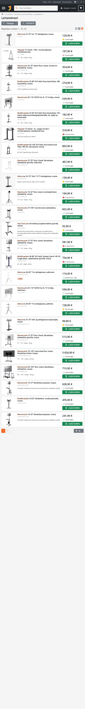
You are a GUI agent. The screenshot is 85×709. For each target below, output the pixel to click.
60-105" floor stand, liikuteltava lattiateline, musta (35, 368)
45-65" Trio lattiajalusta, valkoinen (35, 272)
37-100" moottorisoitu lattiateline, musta (36, 209)
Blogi (45, 2)
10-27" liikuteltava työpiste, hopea (36, 383)
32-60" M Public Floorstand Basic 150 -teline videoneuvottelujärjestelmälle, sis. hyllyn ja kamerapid (39, 115)
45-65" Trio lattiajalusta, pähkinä (35, 304)
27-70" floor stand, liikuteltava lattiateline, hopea (35, 241)
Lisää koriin (72, 43)
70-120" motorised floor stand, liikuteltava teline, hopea (35, 352)
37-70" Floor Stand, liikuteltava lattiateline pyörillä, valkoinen (35, 161)
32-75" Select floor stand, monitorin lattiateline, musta (37, 66)
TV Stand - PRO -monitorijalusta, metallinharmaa (34, 51)
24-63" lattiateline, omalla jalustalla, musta (38, 399)
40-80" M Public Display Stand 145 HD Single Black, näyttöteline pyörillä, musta (38, 257)
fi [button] (81, 2)
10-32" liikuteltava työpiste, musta (36, 414)
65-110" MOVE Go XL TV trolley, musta (38, 97)
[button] (76, 2)
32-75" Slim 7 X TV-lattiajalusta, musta (37, 176)
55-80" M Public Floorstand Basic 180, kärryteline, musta (38, 82)
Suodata (28, 23)
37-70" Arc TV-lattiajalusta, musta (35, 34)
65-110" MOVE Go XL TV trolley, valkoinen (35, 289)
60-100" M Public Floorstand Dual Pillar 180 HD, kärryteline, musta (37, 145)
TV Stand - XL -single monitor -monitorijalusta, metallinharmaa (33, 130)
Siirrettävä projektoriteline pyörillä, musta (37, 224)
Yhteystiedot (67, 2)
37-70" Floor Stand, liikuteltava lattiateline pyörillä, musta (35, 336)
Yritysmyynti (56, 2)
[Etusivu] (10, 8)
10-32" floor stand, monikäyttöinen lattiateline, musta (37, 193)
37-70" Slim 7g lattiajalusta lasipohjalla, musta (37, 320)
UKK (49, 2)
